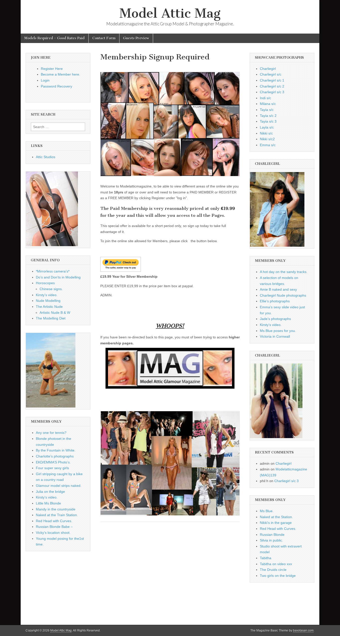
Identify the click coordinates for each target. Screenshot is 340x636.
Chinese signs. (51, 289)
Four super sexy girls (52, 468)
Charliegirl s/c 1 (272, 80)
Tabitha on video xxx (276, 564)
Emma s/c (268, 145)
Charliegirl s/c (270, 74)
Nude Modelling (48, 301)
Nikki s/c (266, 133)
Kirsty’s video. (46, 295)
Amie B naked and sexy (278, 289)
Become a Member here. (60, 74)
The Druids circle (273, 570)
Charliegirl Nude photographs (283, 295)
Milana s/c (268, 104)
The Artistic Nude (49, 307)
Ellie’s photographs (275, 301)
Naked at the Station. (276, 517)
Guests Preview (136, 38)
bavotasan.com (303, 630)
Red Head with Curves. (54, 521)
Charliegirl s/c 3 (272, 92)
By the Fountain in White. (55, 450)
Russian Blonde (272, 535)
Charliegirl (268, 69)
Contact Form (103, 38)
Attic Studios (45, 157)
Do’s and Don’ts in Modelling (58, 277)
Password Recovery (56, 86)
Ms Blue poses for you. (278, 331)
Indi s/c (265, 98)
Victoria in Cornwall (275, 336)
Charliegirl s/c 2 (272, 86)
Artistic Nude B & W (55, 313)
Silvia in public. (271, 540)
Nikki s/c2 (267, 139)
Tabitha (265, 558)
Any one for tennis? (51, 433)
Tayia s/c (267, 110)
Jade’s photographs (275, 319)
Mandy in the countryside (55, 509)
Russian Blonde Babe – (54, 527)
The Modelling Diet (50, 318)
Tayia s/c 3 (268, 121)
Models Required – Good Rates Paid (54, 38)
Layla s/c (267, 127)
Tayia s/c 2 (268, 116)
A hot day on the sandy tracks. (283, 272)
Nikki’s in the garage (276, 523)
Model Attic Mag (170, 13)
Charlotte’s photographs (55, 456)
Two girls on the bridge (278, 576)
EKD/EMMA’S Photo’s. (53, 462)
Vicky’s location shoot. (53, 533)
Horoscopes (45, 283)
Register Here (52, 69)
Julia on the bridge (50, 492)
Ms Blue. (267, 511)
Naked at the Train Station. (57, 515)
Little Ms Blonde (48, 503)
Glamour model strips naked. (58, 486)
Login (45, 80)
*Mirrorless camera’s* (52, 271)
